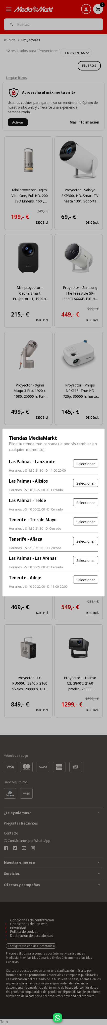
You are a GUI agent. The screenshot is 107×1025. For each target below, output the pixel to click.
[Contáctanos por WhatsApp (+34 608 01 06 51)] (102, 1020)
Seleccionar (85, 463)
